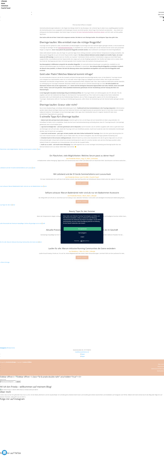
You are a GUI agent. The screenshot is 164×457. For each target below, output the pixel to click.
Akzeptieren (82, 229)
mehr (82, 237)
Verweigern (82, 233)
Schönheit (4, 6)
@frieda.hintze (7, 348)
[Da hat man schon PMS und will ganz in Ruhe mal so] (16, 269)
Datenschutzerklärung (157, 368)
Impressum (161, 366)
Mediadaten (160, 371)
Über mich (161, 14)
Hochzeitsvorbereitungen (65, 47)
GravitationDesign (11, 362)
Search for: (3, 379)
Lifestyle (4, 1)
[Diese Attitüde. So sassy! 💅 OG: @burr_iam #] (16, 290)
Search (18, 381)
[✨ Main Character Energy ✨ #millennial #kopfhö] (147, 289)
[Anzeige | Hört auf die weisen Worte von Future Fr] (114, 316)
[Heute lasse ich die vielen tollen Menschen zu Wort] (147, 272)
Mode (3, 3)
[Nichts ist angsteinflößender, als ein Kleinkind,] (82, 293)
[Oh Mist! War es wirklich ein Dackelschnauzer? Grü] (49, 270)
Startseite (161, 12)
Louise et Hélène (27, 362)
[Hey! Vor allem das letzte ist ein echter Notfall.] (49, 290)
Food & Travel (5, 8)
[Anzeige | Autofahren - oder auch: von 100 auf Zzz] (82, 275)
